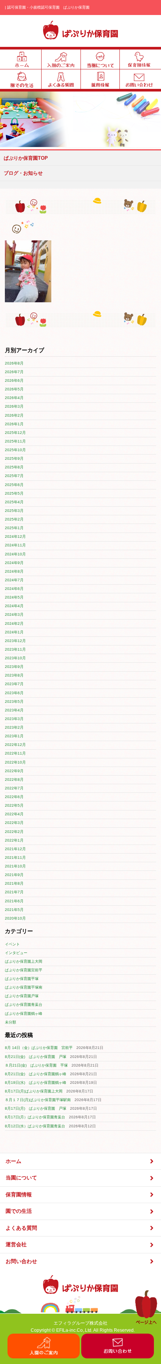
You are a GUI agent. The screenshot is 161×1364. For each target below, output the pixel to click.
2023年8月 (14, 675)
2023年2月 (14, 727)
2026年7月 (14, 372)
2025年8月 (14, 467)
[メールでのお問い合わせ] (117, 1356)
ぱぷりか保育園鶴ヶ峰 (23, 1013)
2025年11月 (15, 441)
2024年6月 (14, 589)
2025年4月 (14, 502)
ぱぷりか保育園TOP (26, 158)
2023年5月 (14, 701)
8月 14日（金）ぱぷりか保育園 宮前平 (39, 1048)
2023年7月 (14, 684)
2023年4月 (14, 710)
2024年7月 (14, 580)
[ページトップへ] (146, 1323)
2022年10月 (15, 762)
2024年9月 (14, 563)
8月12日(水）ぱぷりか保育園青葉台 (35, 1126)
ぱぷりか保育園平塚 (22, 979)
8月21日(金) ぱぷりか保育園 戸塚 (35, 1057)
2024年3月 (14, 614)
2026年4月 (14, 398)
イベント (12, 944)
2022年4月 (14, 814)
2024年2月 (14, 623)
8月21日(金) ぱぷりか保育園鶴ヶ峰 (35, 1074)
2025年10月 (15, 450)
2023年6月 (14, 693)
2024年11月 (15, 545)
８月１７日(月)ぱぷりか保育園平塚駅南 (38, 1100)
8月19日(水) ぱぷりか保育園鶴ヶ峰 (35, 1082)
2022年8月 (14, 779)
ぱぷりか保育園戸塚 (22, 996)
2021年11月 (15, 857)
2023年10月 (15, 658)
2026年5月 (14, 389)
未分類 (10, 1022)
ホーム (13, 1161)
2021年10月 (15, 866)
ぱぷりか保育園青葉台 (23, 1004)
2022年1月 (14, 840)
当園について (21, 1178)
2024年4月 (14, 606)
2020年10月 (15, 918)
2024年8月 (14, 571)
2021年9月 (14, 875)
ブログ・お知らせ (23, 173)
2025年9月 (14, 458)
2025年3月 (14, 511)
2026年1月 (14, 424)
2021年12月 (15, 849)
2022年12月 (15, 745)
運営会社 (16, 1244)
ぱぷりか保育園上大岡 (23, 961)
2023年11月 (15, 649)
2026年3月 (14, 406)
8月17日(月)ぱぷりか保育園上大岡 (34, 1091)
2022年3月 (14, 823)
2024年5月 (14, 597)
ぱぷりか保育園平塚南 (23, 987)
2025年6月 (14, 485)
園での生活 (19, 1211)
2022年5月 (14, 805)
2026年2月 (14, 415)
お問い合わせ (21, 1261)
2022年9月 (14, 771)
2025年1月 (14, 528)
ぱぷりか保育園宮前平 (23, 970)
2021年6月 (14, 901)
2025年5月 (14, 493)
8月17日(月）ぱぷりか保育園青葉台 (35, 1117)
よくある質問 (21, 1228)
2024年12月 (15, 536)
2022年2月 (14, 832)
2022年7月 (14, 788)
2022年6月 (14, 797)
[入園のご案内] (43, 1356)
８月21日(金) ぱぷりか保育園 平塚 (36, 1065)
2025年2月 (14, 519)
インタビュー (16, 953)
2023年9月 (14, 667)
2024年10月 (15, 554)
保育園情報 (19, 1194)
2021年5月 (14, 910)
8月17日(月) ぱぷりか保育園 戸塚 (35, 1108)
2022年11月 (15, 753)
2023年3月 (14, 719)
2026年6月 (14, 380)
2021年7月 (14, 892)
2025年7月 (14, 476)
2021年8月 (14, 883)
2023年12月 (15, 641)
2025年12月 (15, 433)
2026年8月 (14, 363)
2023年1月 (14, 736)
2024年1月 (14, 632)
